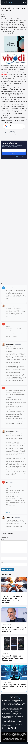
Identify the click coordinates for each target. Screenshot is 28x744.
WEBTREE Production (19, 738)
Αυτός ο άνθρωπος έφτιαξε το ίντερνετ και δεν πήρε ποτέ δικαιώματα (14, 629)
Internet (3, 16)
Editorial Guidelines (20, 735)
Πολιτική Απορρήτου (20, 156)
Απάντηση (8, 300)
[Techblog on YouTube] (9, 728)
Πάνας (7, 324)
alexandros (8, 287)
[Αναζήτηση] (21, 2)
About (13, 738)
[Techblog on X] (12, 728)
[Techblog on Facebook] (2, 728)
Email (2, 562)
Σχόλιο (2, 539)
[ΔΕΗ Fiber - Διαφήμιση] (14, 44)
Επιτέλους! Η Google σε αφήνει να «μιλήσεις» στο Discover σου (12, 658)
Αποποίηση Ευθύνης (12, 735)
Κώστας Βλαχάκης (10, 305)
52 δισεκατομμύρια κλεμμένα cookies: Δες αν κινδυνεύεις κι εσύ (14, 686)
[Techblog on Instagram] (5, 728)
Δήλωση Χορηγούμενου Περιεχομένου (13, 734)
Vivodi (2, 67)
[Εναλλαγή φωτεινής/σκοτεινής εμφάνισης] (23, 2)
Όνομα (2, 555)
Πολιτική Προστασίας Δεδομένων (14, 733)
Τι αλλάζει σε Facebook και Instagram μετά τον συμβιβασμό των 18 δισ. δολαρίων (13, 599)
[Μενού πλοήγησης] (25, 2)
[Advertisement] (14, 221)
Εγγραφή (14, 153)
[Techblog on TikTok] (15, 728)
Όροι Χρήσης (5, 733)
